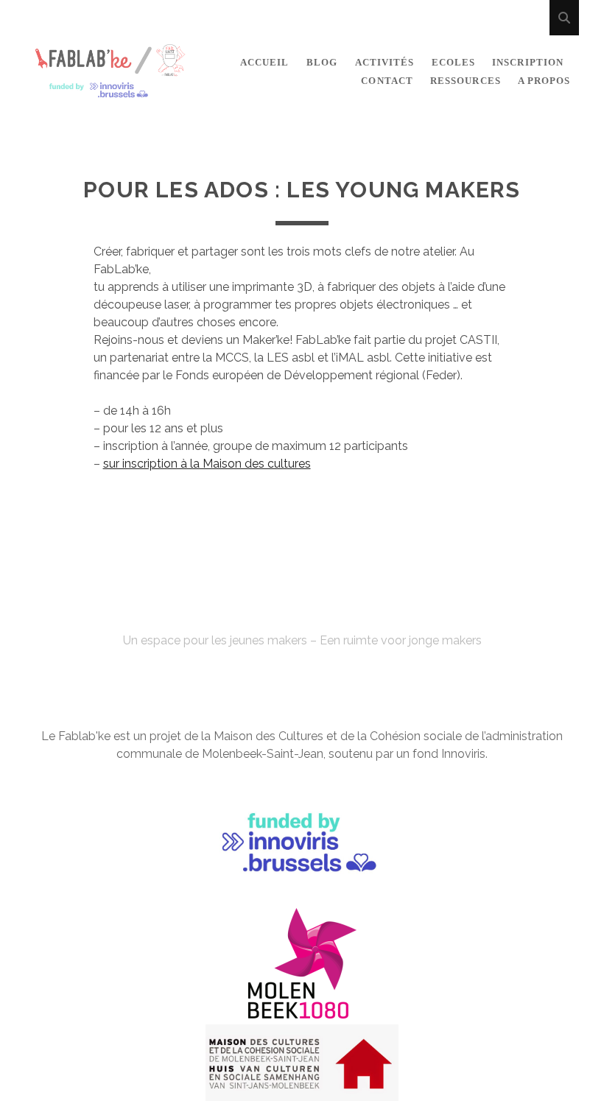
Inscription (527, 62)
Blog (321, 62)
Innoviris (463, 754)
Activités (384, 62)
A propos (544, 80)
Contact (386, 80)
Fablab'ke (302, 614)
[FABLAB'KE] (110, 92)
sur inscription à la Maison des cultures (207, 464)
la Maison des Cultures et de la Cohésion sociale (331, 736)
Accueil (264, 62)
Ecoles (453, 62)
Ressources (465, 80)
